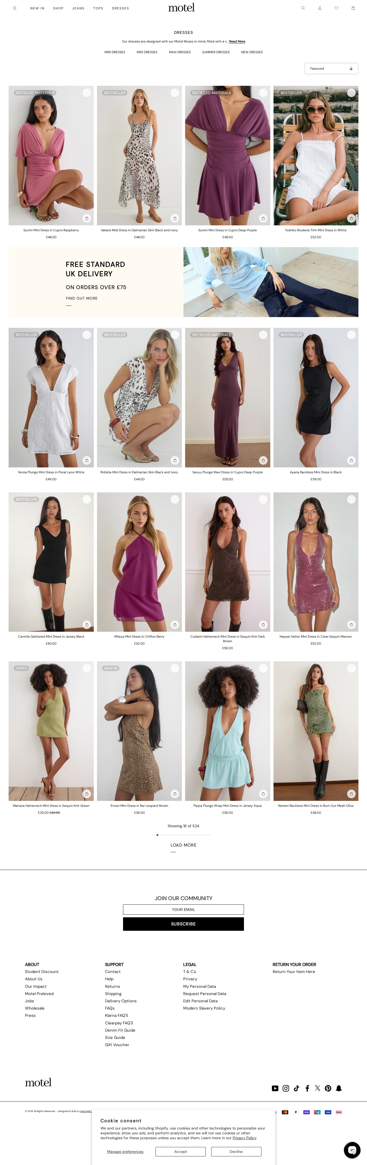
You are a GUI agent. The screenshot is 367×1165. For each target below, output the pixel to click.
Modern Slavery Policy (204, 1008)
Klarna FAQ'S (116, 1015)
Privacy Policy (245, 1137)
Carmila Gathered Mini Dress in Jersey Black (51, 636)
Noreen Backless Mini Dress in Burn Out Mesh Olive (316, 806)
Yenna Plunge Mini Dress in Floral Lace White (51, 472)
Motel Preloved (39, 993)
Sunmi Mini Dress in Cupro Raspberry (51, 230)
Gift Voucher (117, 1044)
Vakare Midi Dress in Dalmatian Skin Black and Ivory (139, 230)
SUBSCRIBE (183, 924)
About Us (33, 979)
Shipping (113, 993)
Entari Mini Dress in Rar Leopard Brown (139, 806)
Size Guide (115, 1037)
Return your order (294, 964)
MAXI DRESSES (180, 52)
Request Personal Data (204, 993)
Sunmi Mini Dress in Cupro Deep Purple (227, 230)
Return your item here (294, 971)
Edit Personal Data (200, 1001)
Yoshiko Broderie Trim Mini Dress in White (316, 230)
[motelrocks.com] (181, 8)
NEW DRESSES (252, 52)
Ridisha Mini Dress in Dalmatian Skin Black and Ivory (139, 472)
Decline (236, 1151)
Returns (112, 986)
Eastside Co (87, 1111)
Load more (184, 845)
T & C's (189, 971)
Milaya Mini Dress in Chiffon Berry (139, 636)
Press (30, 1015)
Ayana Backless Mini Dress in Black (316, 472)
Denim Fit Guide (120, 1030)
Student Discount (42, 971)
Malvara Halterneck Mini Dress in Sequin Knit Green (51, 806)
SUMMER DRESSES (216, 52)
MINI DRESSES (115, 52)
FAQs (110, 1008)
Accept (180, 1151)
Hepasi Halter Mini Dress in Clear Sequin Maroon (316, 636)
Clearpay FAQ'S (119, 1023)
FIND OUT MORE (82, 298)
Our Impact (35, 986)
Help (109, 979)
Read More (237, 41)
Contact (113, 971)
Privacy (190, 979)
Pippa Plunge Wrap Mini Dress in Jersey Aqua (227, 806)
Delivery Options (121, 1001)
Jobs (29, 1001)
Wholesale (35, 1008)
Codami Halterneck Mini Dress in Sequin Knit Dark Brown (227, 638)
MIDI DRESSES (147, 52)
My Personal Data (199, 986)
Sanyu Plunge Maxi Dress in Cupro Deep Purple (227, 472)
